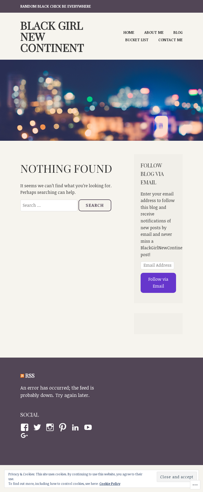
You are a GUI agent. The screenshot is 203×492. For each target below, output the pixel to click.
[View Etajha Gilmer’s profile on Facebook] (25, 427)
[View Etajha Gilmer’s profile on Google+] (25, 436)
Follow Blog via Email (152, 174)
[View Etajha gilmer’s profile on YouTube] (89, 427)
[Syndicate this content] (22, 375)
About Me (154, 32)
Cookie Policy (109, 483)
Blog (178, 32)
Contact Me (170, 39)
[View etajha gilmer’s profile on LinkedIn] (76, 427)
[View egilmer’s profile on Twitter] (38, 427)
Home (128, 32)
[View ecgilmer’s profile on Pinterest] (63, 427)
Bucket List (137, 39)
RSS (30, 375)
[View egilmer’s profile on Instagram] (51, 427)
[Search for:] (49, 205)
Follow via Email (158, 282)
